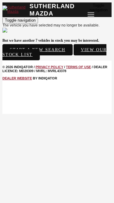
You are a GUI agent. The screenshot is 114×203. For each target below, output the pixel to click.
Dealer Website (17, 78)
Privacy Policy (49, 67)
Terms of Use (78, 67)
